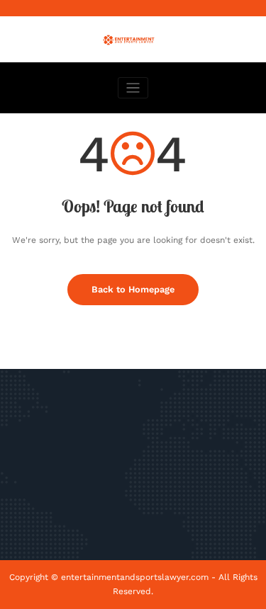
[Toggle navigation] (133, 88)
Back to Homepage (133, 289)
